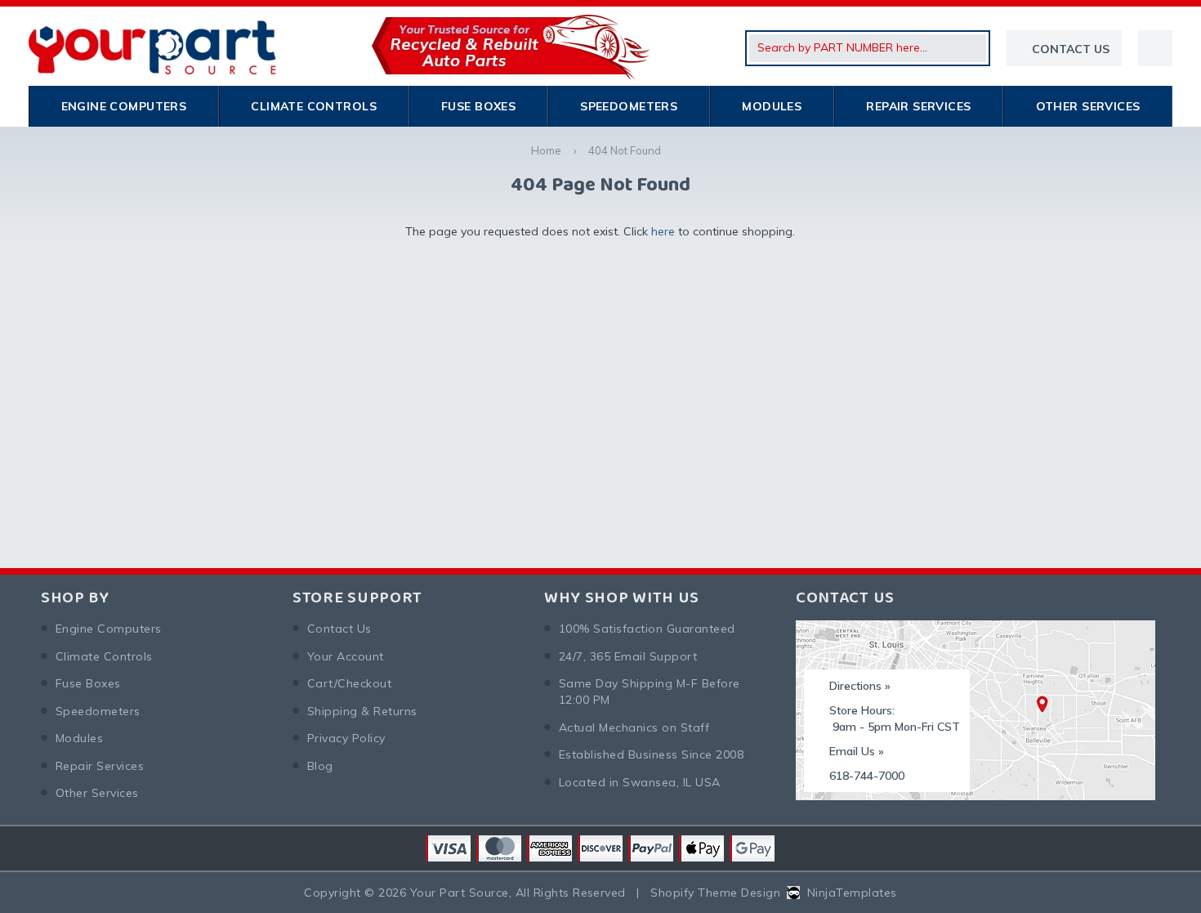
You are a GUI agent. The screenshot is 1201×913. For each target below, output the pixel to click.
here (663, 231)
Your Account (345, 656)
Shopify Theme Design (715, 892)
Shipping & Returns (362, 711)
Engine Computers (124, 106)
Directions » (860, 685)
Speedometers (628, 106)
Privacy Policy (346, 738)
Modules (771, 106)
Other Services (1088, 106)
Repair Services (918, 106)
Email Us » (856, 751)
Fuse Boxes (478, 106)
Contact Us (339, 628)
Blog (320, 766)
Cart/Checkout (349, 683)
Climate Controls (314, 106)
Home (546, 150)
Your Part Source (459, 892)
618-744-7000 (866, 775)
